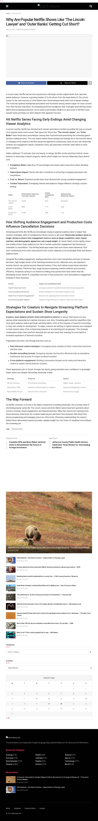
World (67, 764)
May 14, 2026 (10, 29)
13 (49, 699)
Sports (67, 758)
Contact (42, 808)
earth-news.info (16, 813)
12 (37, 699)
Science (68, 755)
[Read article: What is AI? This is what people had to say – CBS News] (11, 634)
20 (49, 704)
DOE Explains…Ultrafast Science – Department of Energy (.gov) (41, 558)
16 (86, 699)
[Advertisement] (24, 471)
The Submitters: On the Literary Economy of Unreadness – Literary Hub (44, 595)
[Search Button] (91, 6)
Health (38, 755)
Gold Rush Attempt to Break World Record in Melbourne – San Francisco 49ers (46, 585)
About (8, 808)
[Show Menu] (7, 6)
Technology (69, 761)
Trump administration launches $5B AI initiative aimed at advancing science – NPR (48, 567)
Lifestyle (39, 758)
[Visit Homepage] (49, 6)
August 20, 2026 (14, 550)
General (32, 29)
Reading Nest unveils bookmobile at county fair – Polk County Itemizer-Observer (47, 576)
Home (8, 13)
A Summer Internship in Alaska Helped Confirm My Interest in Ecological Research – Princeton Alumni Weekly (48, 548)
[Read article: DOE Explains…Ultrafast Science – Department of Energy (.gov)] (11, 560)
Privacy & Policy (30, 808)
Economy (9, 758)
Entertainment (16, 13)
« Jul (8, 718)
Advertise (17, 808)
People (38, 761)
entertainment (17, 429)
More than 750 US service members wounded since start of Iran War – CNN (45, 623)
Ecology (9, 755)
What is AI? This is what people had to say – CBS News (37, 632)
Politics (38, 764)
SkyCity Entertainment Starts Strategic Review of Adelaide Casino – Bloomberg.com (49, 604)
